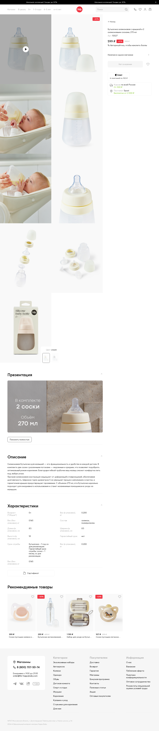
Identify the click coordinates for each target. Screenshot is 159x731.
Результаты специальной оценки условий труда (138, 687)
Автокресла (59, 666)
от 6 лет (57, 9)
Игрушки (57, 692)
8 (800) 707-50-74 (28, 667)
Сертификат (33, 573)
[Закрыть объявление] (156, 2)
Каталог (11, 9)
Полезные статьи (98, 687)
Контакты (94, 683)
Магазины (94, 675)
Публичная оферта (135, 671)
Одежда (57, 675)
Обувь (56, 679)
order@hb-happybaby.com (25, 676)
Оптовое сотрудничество (138, 681)
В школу (22, 9)
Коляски (57, 671)
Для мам (57, 708)
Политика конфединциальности (136, 676)
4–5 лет (47, 9)
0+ (29, 9)
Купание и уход (60, 700)
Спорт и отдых (60, 687)
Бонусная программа (99, 679)
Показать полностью (19, 439)
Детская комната (61, 683)
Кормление (58, 696)
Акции (93, 692)
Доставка (94, 662)
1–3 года (37, 9)
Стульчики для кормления (65, 704)
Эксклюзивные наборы (63, 662)
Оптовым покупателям (100, 696)
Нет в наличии (125, 64)
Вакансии (130, 666)
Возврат (94, 666)
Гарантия (94, 671)
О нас (129, 662)
